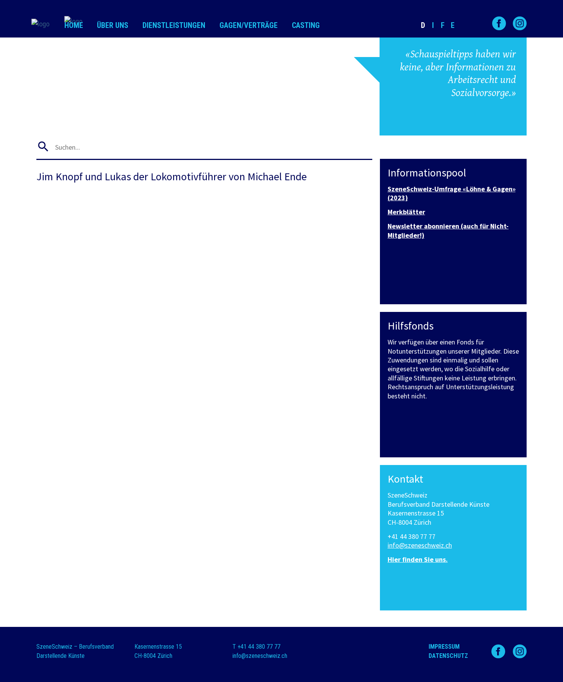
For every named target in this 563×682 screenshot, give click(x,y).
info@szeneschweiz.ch (420, 545)
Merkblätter (406, 211)
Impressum (444, 646)
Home (73, 25)
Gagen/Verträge (248, 25)
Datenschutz (448, 655)
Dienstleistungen (173, 25)
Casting (306, 25)
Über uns (112, 25)
